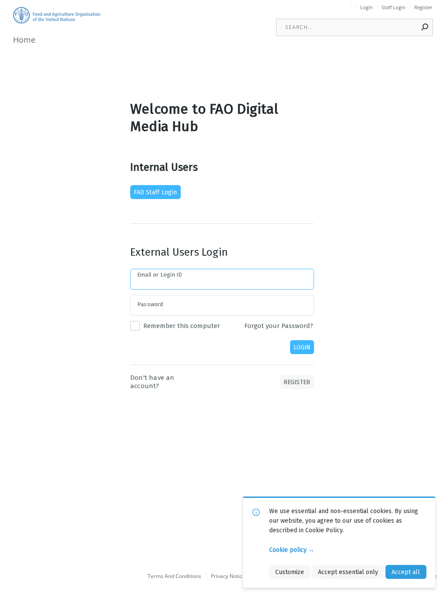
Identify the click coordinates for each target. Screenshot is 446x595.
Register (423, 7)
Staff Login (393, 7)
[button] (425, 27)
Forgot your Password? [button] (278, 326)
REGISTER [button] (297, 382)
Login (366, 7)
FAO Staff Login (155, 192)
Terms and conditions (174, 576)
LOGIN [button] (302, 347)
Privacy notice (228, 576)
